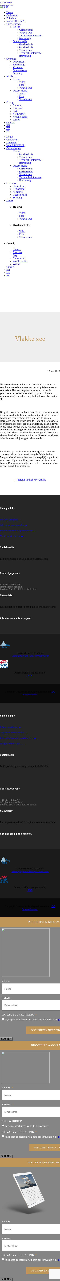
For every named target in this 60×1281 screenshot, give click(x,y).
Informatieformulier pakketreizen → (18, 530)
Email (6, 998)
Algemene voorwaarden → (14, 525)
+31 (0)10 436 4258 (6, 2)
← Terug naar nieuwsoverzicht (30, 479)
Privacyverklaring (19, 1014)
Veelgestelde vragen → (11, 536)
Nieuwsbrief (12, 1121)
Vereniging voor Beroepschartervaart (30, 656)
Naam (6, 981)
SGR (30, 675)
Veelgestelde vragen (10, 743)
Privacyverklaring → (10, 519)
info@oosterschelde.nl (8, 5)
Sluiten (6, 1039)
